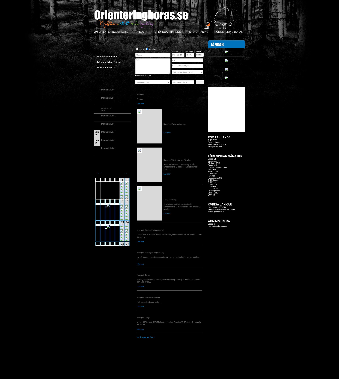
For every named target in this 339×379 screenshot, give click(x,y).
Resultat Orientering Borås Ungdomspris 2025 (177, 194)
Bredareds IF (213, 161)
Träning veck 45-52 (146, 226)
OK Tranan (213, 188)
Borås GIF (212, 159)
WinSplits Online (215, 146)
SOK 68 (211, 195)
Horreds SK (213, 172)
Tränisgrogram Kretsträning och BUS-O (157, 313)
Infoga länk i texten (143, 75)
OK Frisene (213, 180)
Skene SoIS (213, 193)
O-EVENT (212, 140)
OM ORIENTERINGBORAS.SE (111, 31)
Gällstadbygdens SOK (217, 167)
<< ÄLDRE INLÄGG (145, 337)
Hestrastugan (106, 108)
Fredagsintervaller (146, 270)
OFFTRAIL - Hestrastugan (114, 106)
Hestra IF (212, 169)
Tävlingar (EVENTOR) (217, 144)
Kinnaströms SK (215, 178)
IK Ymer (211, 176)
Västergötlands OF (216, 211)
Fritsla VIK (212, 165)
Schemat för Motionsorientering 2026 (182, 119)
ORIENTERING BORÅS (229, 31)
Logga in (211, 224)
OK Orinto (212, 184)
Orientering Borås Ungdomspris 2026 (182, 155)
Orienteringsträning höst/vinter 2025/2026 (158, 248)
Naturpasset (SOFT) (217, 207)
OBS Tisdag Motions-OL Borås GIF (154, 293)
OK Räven (212, 186)
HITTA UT (140, 31)
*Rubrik (140, 90)
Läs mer (140, 104)
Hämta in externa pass (217, 226)
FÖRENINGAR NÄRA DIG (167, 31)
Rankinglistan (213, 142)
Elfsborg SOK (214, 163)
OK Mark (212, 182)
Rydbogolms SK (215, 191)
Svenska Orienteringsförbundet (221, 209)
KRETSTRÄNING (198, 31)
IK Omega (212, 174)
